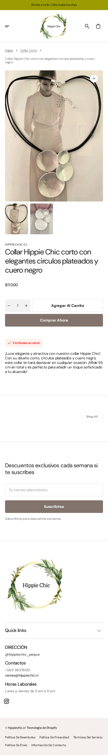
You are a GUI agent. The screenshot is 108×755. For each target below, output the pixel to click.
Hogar (9, 50)
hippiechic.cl (16, 728)
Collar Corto (28, 50)
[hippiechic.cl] (54, 26)
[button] (10, 26)
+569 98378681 (17, 670)
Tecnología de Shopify (42, 728)
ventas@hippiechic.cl (21, 675)
